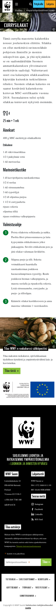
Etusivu (18, 10)
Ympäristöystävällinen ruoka (40, 10)
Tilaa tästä (10, 370)
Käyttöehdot (12, 587)
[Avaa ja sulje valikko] (16, 4)
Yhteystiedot (41, 587)
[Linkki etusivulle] (7, 6)
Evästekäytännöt (27, 579)
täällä (28, 608)
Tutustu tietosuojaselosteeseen (28, 546)
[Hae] (30, 4)
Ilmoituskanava (27, 595)
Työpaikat (26, 587)
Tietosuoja (11, 579)
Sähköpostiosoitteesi (16, 562)
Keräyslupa (43, 579)
